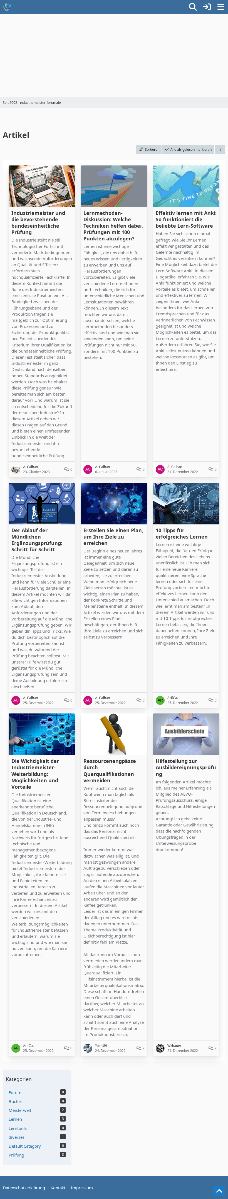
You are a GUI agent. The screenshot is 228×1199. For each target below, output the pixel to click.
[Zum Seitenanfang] (219, 1191)
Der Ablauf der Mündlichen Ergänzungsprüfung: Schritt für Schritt (36, 540)
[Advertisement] (114, 55)
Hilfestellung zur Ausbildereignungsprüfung (186, 767)
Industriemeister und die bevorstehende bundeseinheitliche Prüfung (38, 222)
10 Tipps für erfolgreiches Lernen (182, 533)
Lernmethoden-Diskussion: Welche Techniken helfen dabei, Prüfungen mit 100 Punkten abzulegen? (113, 226)
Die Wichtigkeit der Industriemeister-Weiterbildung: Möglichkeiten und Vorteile (35, 774)
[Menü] (220, 6)
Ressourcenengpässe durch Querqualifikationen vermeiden (109, 770)
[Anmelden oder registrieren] (206, 7)
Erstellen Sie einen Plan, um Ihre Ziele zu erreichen (113, 536)
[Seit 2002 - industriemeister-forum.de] (7, 6)
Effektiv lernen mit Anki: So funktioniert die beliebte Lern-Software (186, 219)
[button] (149, 149)
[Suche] (193, 6)
